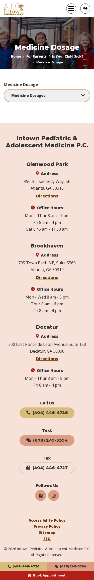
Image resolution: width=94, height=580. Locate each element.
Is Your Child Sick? (67, 56)
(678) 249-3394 (50, 440)
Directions (47, 196)
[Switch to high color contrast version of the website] (85, 9)
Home (16, 56)
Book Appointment (49, 575)
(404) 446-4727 (49, 467)
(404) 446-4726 (25, 566)
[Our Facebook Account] (40, 495)
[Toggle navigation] (71, 9)
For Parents (36, 56)
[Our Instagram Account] (53, 495)
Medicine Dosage (21, 84)
